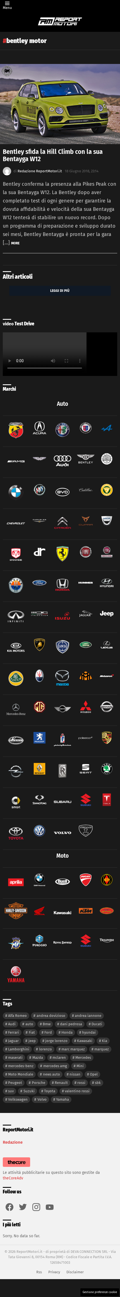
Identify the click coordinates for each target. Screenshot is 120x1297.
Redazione (13, 1142)
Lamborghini (18, 1049)
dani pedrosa (71, 1024)
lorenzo (45, 1049)
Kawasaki (84, 1041)
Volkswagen (18, 1099)
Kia (104, 1041)
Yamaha (62, 1099)
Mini (80, 1066)
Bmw (47, 1024)
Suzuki (29, 1091)
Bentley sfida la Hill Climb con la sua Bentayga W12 (53, 155)
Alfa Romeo (17, 1016)
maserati (15, 1057)
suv (11, 1091)
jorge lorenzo (56, 1041)
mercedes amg (55, 1066)
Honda (67, 1032)
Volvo (42, 1099)
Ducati (97, 1024)
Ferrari (13, 1032)
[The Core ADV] (16, 1167)
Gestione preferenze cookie (100, 1292)
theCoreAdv (13, 1178)
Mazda (37, 1057)
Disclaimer (75, 1272)
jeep (32, 1041)
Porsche (38, 1083)
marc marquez (73, 1049)
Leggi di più (59, 291)
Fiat (32, 1032)
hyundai (89, 1032)
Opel (94, 1074)
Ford (48, 1032)
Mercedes (83, 1057)
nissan (74, 1074)
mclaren (59, 1057)
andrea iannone (88, 1016)
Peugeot (15, 1083)
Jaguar (13, 1041)
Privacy (54, 1272)
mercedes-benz (20, 1066)
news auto (51, 1074)
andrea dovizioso (51, 1016)
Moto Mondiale (20, 1074)
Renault (61, 1083)
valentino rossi (77, 1091)
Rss (39, 1272)
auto (29, 1024)
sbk (98, 1083)
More (15, 243)
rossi (81, 1083)
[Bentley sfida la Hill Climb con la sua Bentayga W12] (60, 104)
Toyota (49, 1091)
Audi (12, 1024)
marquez (101, 1049)
